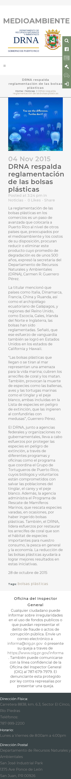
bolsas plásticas (33, 584)
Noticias (30, 90)
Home (19, 90)
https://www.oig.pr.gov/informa (35, 653)
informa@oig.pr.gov (25, 643)
